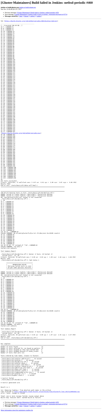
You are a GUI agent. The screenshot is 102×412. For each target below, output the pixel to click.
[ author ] (39, 16)
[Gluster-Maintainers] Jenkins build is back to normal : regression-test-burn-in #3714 (40, 14)
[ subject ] (32, 16)
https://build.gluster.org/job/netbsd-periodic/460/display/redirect (31, 21)
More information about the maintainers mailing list (17, 410)
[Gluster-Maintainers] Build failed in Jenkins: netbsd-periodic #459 (38, 12)
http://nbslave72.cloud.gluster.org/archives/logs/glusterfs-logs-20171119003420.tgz (47, 391)
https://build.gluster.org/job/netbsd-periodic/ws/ (21, 133)
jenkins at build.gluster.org (27, 7)
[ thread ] (26, 16)
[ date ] (21, 16)
